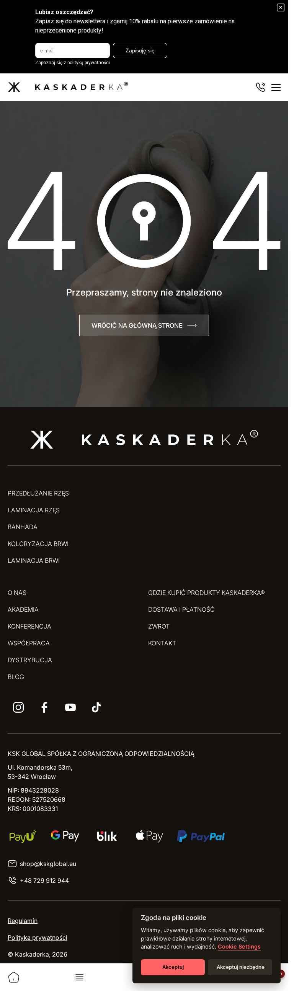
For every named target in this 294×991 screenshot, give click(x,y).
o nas (17, 592)
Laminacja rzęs (34, 510)
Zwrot (159, 626)
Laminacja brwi (34, 560)
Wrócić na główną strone (137, 325)
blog (16, 677)
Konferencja (29, 626)
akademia (23, 609)
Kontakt (162, 643)
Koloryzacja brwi (38, 543)
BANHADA (23, 527)
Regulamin (23, 920)
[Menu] (276, 87)
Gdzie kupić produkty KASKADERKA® (206, 592)
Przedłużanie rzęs (38, 493)
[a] (18, 707)
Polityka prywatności (37, 937)
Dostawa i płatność (181, 609)
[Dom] (14, 977)
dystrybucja (30, 660)
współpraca (29, 643)
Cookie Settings (239, 946)
